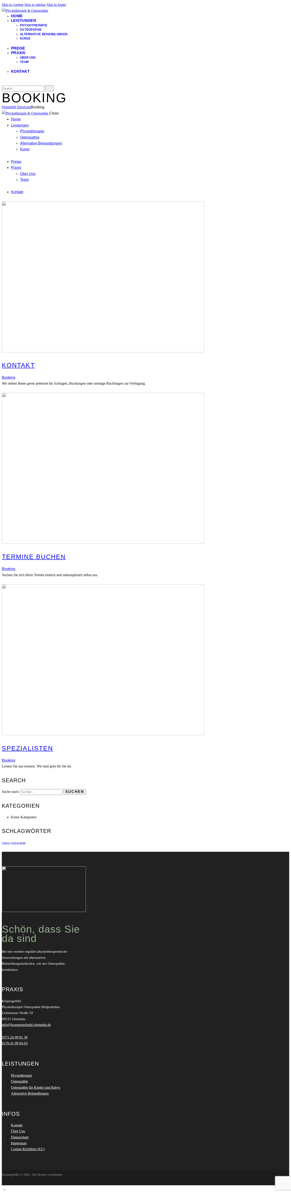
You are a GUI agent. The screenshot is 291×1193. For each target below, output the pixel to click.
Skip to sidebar (35, 5)
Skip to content (12, 5)
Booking (8, 377)
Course (6, 843)
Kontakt (18, 365)
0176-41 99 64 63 (15, 1043)
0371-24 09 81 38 (15, 1037)
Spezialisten (27, 748)
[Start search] (49, 88)
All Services (21, 107)
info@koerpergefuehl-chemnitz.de (26, 1025)
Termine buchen (34, 556)
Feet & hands (18, 843)
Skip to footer (56, 5)
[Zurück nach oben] (4, 1188)
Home (7, 107)
